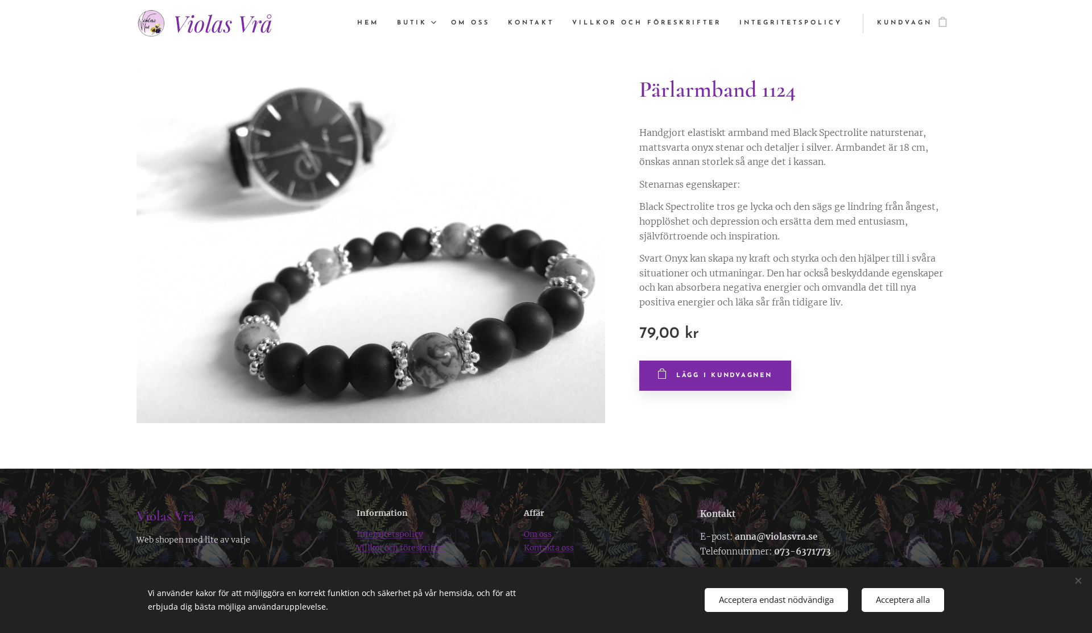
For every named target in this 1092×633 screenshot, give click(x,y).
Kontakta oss (549, 548)
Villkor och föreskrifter (401, 548)
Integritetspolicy (390, 534)
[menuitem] (371, 23)
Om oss (538, 534)
